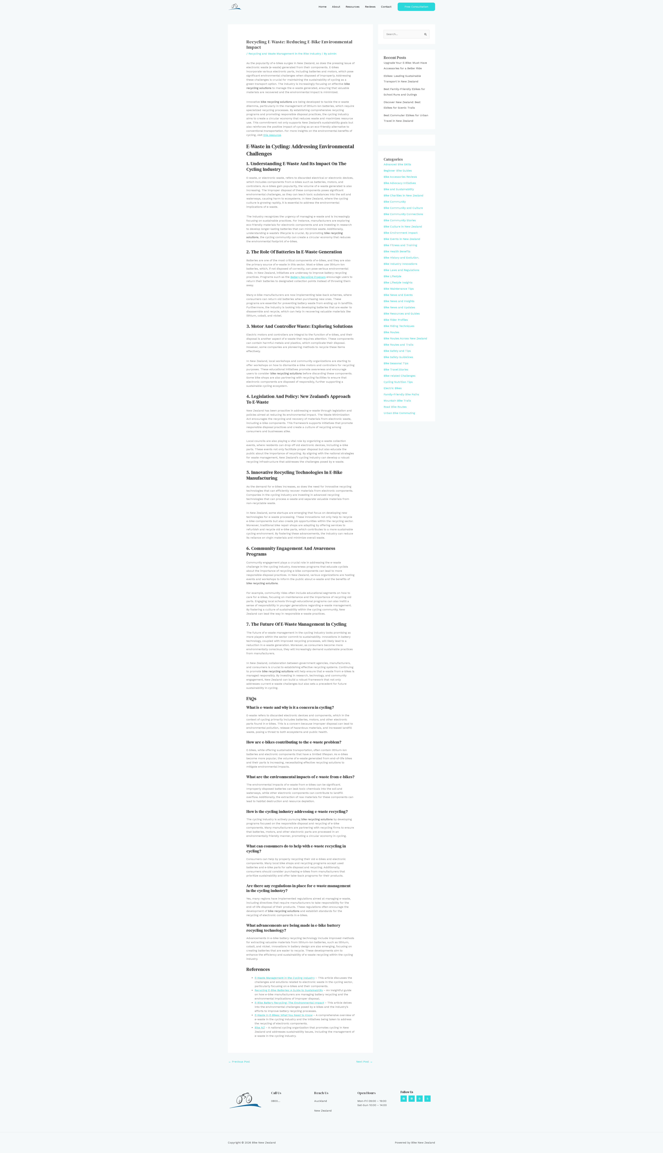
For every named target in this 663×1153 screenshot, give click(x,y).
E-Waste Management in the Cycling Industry (285, 977)
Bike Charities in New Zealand (403, 195)
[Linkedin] (412, 1098)
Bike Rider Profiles (396, 319)
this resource (272, 135)
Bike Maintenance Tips (399, 288)
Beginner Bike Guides (398, 170)
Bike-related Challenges (399, 375)
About (336, 6)
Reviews (370, 6)
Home (322, 6)
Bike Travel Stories (396, 369)
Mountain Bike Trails (397, 400)
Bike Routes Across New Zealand (405, 338)
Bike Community (395, 201)
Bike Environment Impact (400, 232)
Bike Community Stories (400, 220)
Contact (386, 6)
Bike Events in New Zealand (402, 239)
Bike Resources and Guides (402, 313)
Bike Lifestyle (392, 276)
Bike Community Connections (403, 214)
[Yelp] (427, 1098)
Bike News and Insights (399, 301)
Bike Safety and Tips (397, 350)
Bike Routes (391, 332)
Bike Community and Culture (403, 207)
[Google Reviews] (419, 1098)
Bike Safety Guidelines (398, 357)
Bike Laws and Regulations (401, 270)
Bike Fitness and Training (400, 245)
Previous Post (239, 1061)
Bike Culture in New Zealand (403, 226)
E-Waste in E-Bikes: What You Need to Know (284, 1015)
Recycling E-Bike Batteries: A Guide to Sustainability (289, 990)
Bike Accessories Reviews (400, 176)
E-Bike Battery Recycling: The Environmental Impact (289, 1002)
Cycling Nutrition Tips (398, 382)
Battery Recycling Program (308, 277)
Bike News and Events (398, 294)
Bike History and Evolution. (401, 257)
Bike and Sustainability (399, 189)
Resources (352, 6)
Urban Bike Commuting (399, 413)
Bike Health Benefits (397, 251)
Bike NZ (260, 1027)
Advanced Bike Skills (397, 164)
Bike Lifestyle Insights (398, 282)
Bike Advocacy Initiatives (400, 183)
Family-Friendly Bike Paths (401, 394)
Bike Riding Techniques (399, 326)
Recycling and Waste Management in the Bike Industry (284, 53)
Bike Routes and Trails (398, 344)
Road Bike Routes (395, 406)
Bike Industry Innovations (400, 263)
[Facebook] (404, 1098)
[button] (416, 7)
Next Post (364, 1061)
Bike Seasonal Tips (396, 363)
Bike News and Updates (399, 307)
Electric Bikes (393, 388)
